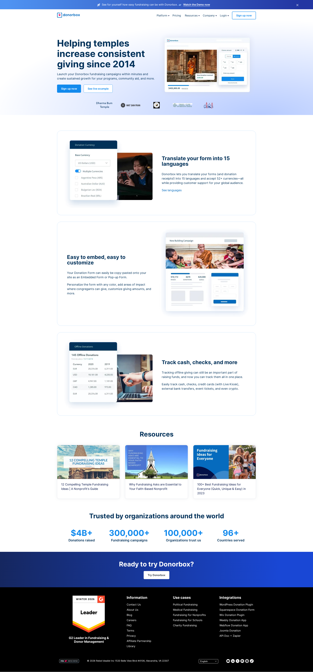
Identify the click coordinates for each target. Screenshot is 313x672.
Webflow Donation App (233, 625)
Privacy (131, 635)
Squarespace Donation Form (236, 609)
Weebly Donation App (232, 620)
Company (209, 15)
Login (223, 15)
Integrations (230, 597)
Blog (129, 615)
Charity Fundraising (185, 625)
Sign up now (244, 15)
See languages (172, 190)
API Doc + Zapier (230, 635)
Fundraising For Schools (187, 620)
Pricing (176, 15)
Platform (162, 15)
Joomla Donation (230, 630)
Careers (131, 620)
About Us (132, 609)
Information (137, 597)
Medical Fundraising (185, 609)
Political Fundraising (185, 604)
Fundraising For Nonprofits (189, 615)
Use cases (182, 597)
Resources (191, 15)
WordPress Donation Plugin (236, 604)
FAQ (129, 625)
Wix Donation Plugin (231, 615)
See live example (98, 88)
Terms (130, 630)
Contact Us (134, 604)
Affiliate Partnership (139, 641)
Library (131, 646)
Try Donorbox (156, 575)
